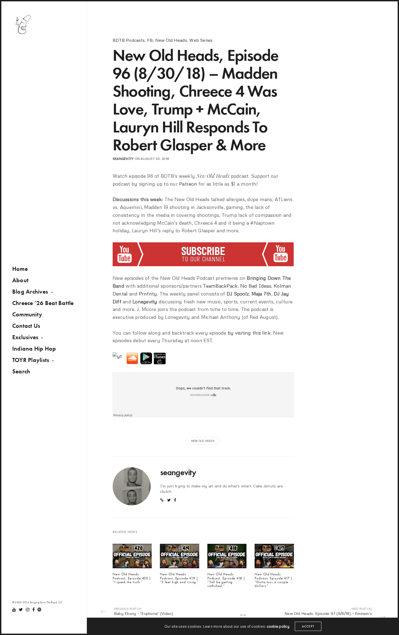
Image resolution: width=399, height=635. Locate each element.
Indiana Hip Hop (34, 349)
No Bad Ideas (255, 286)
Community (27, 314)
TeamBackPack (220, 286)
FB (150, 40)
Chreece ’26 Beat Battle (43, 303)
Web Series (201, 40)
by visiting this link (249, 333)
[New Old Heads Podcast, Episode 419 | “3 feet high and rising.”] (179, 557)
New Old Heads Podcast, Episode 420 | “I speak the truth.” (132, 578)
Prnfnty (148, 294)
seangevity (123, 159)
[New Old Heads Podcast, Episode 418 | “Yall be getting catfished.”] (226, 557)
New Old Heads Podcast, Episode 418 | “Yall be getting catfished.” (226, 580)
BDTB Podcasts (129, 40)
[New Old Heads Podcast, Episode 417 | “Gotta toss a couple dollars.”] (274, 557)
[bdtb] (23, 24)
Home (20, 269)
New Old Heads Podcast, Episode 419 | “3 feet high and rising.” (179, 578)
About (20, 280)
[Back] (243, 617)
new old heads (203, 440)
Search (21, 371)
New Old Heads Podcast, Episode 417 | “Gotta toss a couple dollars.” (274, 580)
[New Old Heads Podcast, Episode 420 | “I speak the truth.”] (132, 557)
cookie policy (278, 626)
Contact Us (26, 326)
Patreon (188, 184)
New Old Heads (171, 40)
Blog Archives (30, 292)
